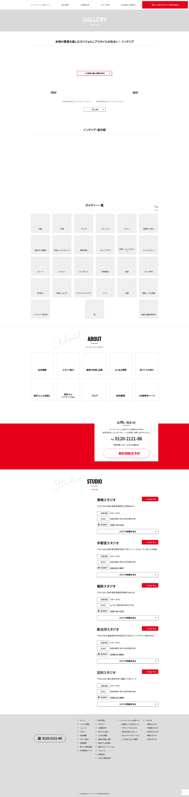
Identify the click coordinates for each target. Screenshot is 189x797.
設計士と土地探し (104, 743)
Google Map (151, 499)
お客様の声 (85, 4)
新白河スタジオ (152, 732)
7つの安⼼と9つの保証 (130, 739)
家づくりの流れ (103, 732)
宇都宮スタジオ (152, 728)
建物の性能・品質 (104, 739)
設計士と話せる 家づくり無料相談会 (165, 4)
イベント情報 (84, 724)
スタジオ (149, 720)
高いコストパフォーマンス (131, 735)
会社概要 (83, 735)
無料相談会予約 (129, 453)
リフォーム (101, 750)
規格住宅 (101, 754)
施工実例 (65, 4)
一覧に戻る (94, 109)
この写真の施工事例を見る (94, 73)
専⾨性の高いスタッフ (129, 732)
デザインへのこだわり (129, 728)
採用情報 (83, 743)
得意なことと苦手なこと (130, 724)
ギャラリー (101, 724)
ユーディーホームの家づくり (130, 720)
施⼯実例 (101, 720)
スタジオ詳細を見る (127, 531)
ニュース (83, 728)
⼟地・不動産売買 (104, 758)
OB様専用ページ (86, 750)
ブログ (82, 732)
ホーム (82, 720)
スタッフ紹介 (105, 4)
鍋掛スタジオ (152, 735)
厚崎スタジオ (152, 724)
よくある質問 (102, 735)
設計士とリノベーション (106, 747)
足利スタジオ (152, 739)
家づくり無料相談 (86, 747)
